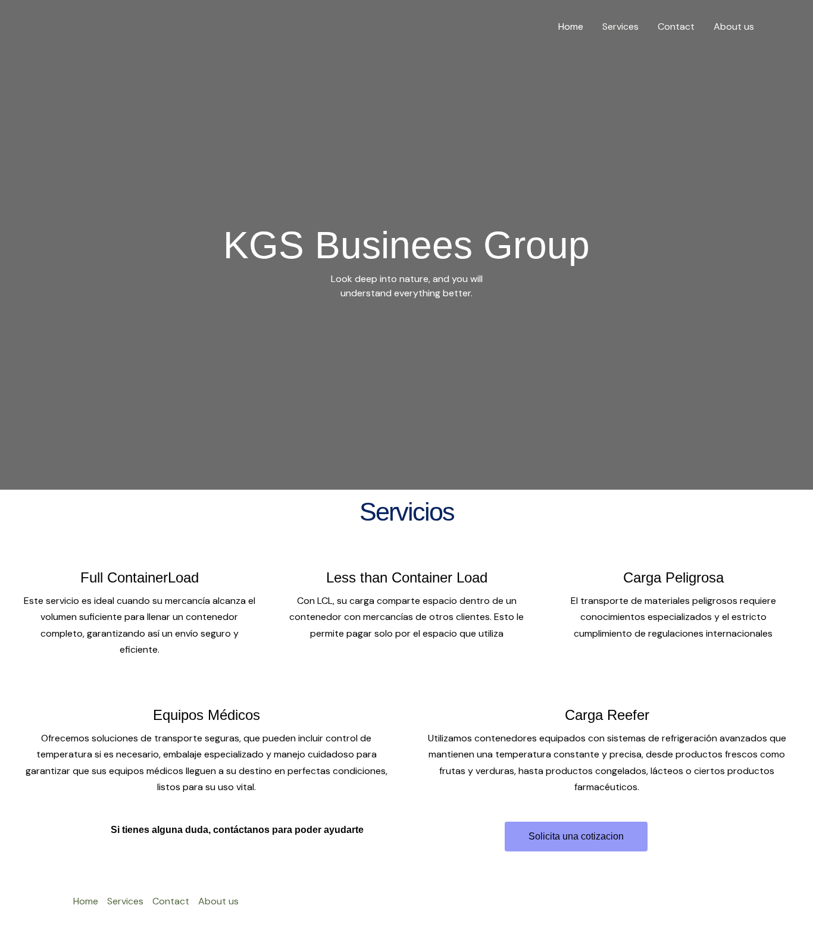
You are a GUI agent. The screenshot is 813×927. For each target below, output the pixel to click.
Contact (676, 26)
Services (620, 26)
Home (570, 26)
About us (734, 26)
